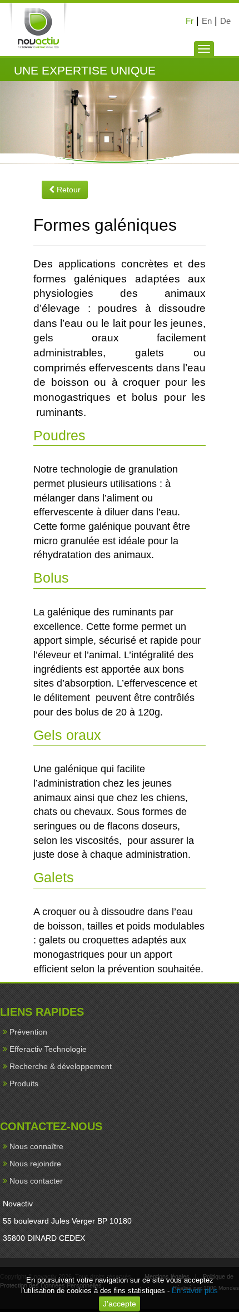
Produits (23, 1083)
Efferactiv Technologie (48, 1049)
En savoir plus (195, 1290)
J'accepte (119, 1303)
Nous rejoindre (35, 1163)
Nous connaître (36, 1146)
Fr (189, 21)
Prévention (28, 1031)
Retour (67, 189)
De (225, 21)
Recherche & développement (60, 1066)
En (207, 21)
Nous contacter (36, 1180)
